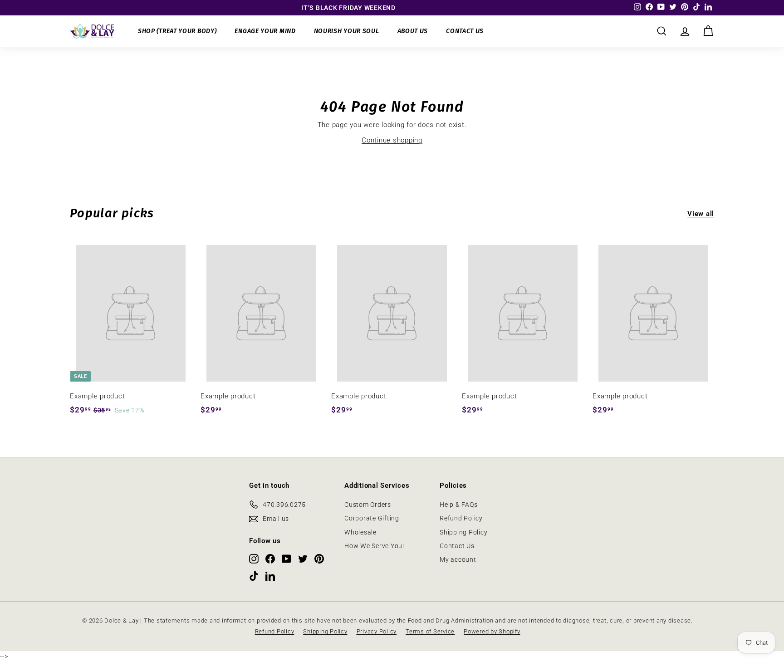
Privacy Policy (377, 631)
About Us (412, 31)
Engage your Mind (265, 31)
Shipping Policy (463, 532)
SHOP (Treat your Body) (177, 31)
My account (458, 559)
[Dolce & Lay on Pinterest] (319, 558)
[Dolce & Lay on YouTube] (286, 558)
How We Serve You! (374, 545)
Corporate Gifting (371, 518)
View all (700, 214)
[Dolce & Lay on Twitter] (303, 558)
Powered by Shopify (492, 631)
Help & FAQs (458, 504)
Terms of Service (430, 631)
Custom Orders (367, 504)
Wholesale (360, 532)
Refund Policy (461, 518)
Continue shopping (392, 140)
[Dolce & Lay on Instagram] (254, 558)
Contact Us (465, 31)
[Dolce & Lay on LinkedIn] (270, 575)
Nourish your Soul (346, 31)
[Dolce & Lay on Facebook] (270, 558)
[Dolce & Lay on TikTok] (254, 575)
